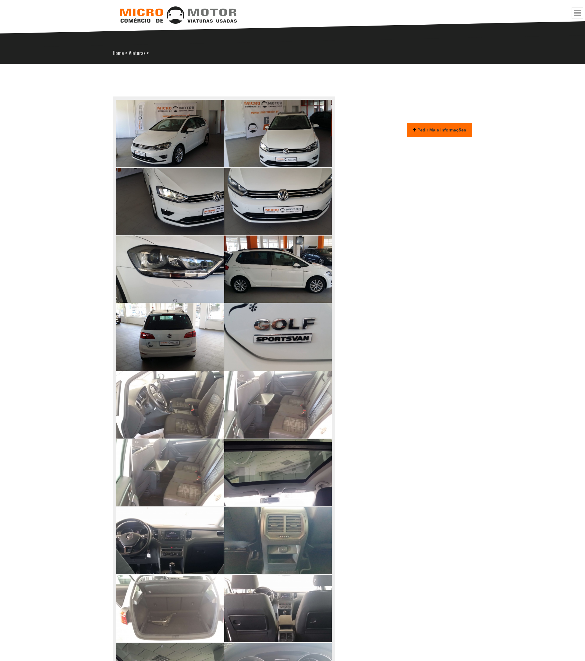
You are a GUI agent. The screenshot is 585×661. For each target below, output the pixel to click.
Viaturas (137, 53)
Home (118, 53)
